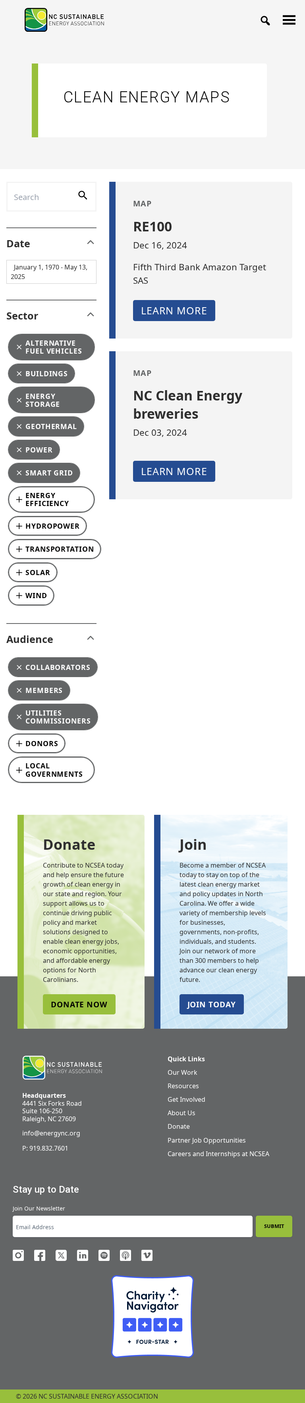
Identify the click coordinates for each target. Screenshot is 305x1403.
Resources (183, 1086)
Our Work (182, 1072)
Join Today (211, 1004)
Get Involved (186, 1099)
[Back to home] (62, 1068)
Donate (179, 1126)
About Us (181, 1113)
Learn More (174, 310)
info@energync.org (51, 1133)
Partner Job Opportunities (207, 1140)
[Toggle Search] (263, 18)
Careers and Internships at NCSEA (218, 1153)
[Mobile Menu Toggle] (287, 18)
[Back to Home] (64, 20)
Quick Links (186, 1059)
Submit (274, 1226)
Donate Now (79, 1004)
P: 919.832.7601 (45, 1148)
